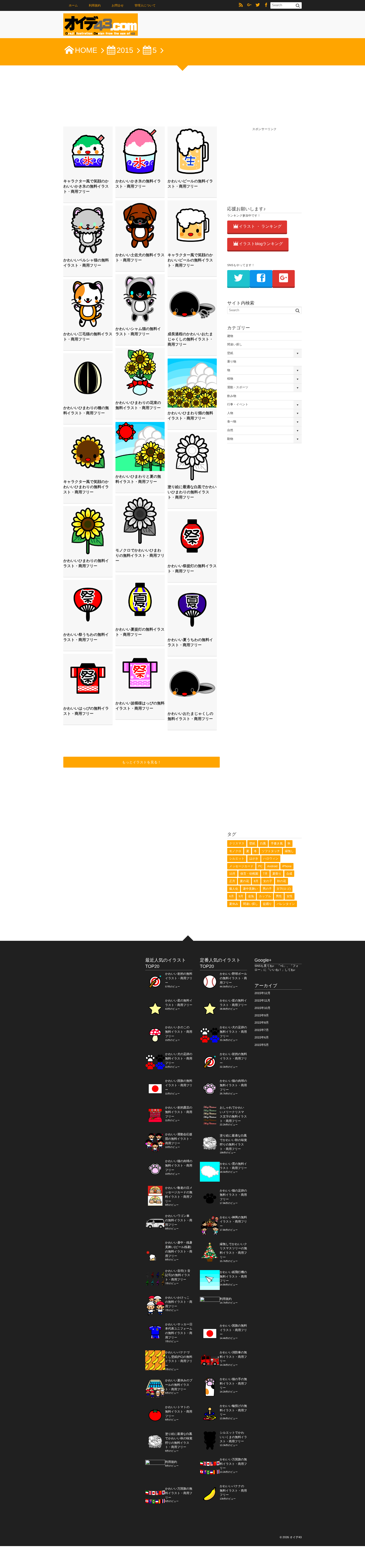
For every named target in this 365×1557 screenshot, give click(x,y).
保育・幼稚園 (249, 873)
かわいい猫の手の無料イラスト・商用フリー (233, 1383)
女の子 (267, 881)
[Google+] (249, 5)
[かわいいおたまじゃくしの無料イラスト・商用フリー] (192, 683)
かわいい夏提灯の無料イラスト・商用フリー (140, 632)
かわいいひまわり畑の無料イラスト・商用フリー (190, 415)
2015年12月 (262, 993)
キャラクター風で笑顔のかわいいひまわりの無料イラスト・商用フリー (86, 487)
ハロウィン (270, 858)
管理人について (145, 5)
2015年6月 (262, 1037)
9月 (241, 896)
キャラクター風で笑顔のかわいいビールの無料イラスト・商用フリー (190, 260)
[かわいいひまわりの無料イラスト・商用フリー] (87, 530)
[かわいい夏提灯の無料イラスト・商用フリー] (140, 599)
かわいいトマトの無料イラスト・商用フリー (178, 1411)
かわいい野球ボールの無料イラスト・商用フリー (233, 978)
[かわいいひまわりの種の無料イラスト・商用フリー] (87, 377)
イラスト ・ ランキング (260, 226)
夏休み (233, 904)
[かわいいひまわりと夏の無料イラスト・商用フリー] (140, 446)
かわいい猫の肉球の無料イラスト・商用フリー (178, 1165)
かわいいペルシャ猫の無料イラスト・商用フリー (86, 263)
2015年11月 (262, 1000)
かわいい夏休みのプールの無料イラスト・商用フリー (178, 1385)
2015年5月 (262, 1045)
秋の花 (281, 881)
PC (260, 866)
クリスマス (236, 843)
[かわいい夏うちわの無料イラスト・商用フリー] (192, 609)
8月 (256, 881)
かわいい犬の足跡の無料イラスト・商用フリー (178, 1058)
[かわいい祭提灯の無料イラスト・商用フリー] (192, 535)
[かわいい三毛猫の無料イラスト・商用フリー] (87, 304)
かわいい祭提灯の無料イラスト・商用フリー (192, 568)
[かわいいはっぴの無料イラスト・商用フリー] (87, 678)
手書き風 (277, 843)
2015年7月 (262, 1030)
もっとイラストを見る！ (141, 762)
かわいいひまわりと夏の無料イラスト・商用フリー (138, 479)
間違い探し (234, 344)
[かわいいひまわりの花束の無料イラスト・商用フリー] (140, 372)
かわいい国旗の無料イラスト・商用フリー (178, 1085)
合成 (289, 873)
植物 (230, 378)
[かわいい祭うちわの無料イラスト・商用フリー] (87, 604)
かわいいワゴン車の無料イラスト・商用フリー (178, 1220)
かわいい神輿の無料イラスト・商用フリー (233, 1222)
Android (272, 866)
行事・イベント (237, 404)
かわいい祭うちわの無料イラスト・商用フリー (86, 637)
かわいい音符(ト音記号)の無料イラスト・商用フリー (177, 1275)
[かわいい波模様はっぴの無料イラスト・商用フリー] (140, 673)
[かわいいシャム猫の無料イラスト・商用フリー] (140, 298)
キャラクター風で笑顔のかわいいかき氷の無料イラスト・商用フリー (86, 186)
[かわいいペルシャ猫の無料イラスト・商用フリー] (87, 230)
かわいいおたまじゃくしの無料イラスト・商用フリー (190, 716)
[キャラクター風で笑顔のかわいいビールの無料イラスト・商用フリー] (192, 225)
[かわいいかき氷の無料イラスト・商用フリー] (140, 151)
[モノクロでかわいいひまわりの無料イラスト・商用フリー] (140, 520)
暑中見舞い (250, 888)
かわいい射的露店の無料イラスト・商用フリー (178, 1112)
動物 (230, 439)
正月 (232, 881)
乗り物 (231, 361)
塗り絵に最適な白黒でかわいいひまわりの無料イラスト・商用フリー (192, 492)
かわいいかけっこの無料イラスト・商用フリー (178, 1302)
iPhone (287, 866)
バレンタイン (286, 904)
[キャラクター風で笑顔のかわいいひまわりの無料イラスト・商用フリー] (87, 451)
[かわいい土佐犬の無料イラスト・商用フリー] (140, 225)
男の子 (267, 888)
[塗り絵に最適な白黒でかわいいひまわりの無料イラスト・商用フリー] (192, 456)
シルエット (236, 858)
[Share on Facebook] (266, 5)
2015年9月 (262, 1015)
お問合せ (117, 5)
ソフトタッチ (271, 851)
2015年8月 (262, 1022)
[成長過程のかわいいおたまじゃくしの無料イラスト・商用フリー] (192, 304)
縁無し (289, 851)
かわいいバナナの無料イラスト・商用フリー (233, 1490)
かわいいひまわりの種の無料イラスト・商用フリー (86, 410)
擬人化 (233, 888)
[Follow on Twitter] (258, 5)
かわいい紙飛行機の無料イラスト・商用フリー (233, 1276)
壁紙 (230, 353)
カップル (265, 896)
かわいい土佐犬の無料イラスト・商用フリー (140, 257)
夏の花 (244, 881)
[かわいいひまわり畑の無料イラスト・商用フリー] (192, 383)
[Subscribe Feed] (241, 5)
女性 (289, 896)
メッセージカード (241, 866)
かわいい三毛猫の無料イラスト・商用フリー (87, 336)
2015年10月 (262, 1008)
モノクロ (235, 851)
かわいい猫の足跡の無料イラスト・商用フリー (233, 1195)
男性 (279, 896)
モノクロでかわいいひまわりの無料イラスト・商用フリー (140, 555)
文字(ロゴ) (284, 888)
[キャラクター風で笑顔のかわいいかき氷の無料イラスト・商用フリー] (87, 151)
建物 (230, 336)
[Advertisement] (264, 163)
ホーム (73, 5)
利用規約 (95, 5)
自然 (230, 430)
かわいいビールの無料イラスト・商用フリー (190, 184)
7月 (265, 873)
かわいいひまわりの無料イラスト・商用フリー (86, 563)
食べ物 (231, 421)
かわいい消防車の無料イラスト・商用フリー (233, 1357)
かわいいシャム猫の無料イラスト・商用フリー (138, 331)
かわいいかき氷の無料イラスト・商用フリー (138, 184)
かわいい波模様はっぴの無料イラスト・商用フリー (140, 706)
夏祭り (276, 873)
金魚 (251, 896)
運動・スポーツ (237, 387)
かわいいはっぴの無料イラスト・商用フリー (86, 711)
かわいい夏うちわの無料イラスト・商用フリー (190, 642)
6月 (231, 896)
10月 (232, 873)
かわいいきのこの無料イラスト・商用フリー (178, 1032)
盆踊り (267, 904)
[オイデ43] (100, 26)
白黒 (263, 843)
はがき (253, 858)
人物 (230, 413)
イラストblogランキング (261, 244)
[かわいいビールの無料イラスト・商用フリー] (192, 151)
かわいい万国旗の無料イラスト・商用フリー (178, 1493)
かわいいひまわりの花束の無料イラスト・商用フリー (138, 405)
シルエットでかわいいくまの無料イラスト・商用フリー (233, 1437)
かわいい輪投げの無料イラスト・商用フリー (233, 1410)
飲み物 (231, 396)
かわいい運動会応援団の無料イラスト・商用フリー (178, 1139)
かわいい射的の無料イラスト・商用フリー (178, 978)
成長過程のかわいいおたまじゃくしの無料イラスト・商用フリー (190, 339)
